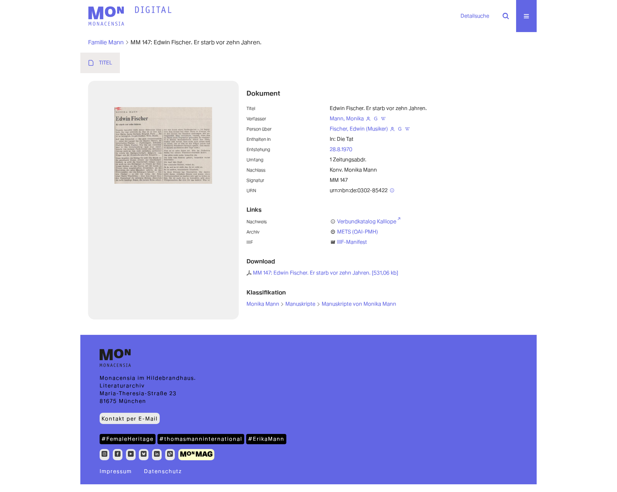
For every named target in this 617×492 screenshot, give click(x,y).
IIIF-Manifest (352, 242)
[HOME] (153, 10)
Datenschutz (163, 471)
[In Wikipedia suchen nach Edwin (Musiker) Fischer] (407, 129)
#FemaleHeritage (128, 439)
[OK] (506, 16)
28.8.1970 (341, 149)
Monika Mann (262, 304)
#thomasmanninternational (200, 439)
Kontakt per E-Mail (130, 419)
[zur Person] (368, 118)
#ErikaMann (266, 439)
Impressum (116, 471)
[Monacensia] (106, 16)
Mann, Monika (347, 118)
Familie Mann (106, 42)
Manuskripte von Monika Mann (359, 304)
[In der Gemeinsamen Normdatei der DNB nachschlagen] (375, 118)
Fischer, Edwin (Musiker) (359, 129)
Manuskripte (300, 304)
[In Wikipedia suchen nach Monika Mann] (383, 118)
